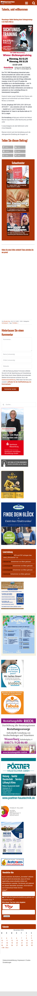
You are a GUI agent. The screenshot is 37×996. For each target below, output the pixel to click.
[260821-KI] (17, 190)
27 (17, 945)
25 (7, 945)
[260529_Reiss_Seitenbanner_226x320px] (12, 823)
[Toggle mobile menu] (26, 3)
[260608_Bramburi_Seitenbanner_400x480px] (18, 614)
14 (22, 940)
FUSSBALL (15, 323)
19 (12, 943)
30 (32, 945)
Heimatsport (5, 323)
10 (2, 940)
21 (22, 943)
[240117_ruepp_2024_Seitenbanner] (12, 472)
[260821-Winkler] (17, 166)
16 (32, 940)
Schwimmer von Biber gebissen (21, 561)
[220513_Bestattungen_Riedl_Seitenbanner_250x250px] (18, 719)
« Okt (2, 947)
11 (7, 940)
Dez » (7, 947)
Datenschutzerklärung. (9, 380)
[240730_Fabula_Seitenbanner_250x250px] (12, 692)
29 (27, 945)
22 (27, 943)
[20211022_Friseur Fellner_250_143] (12, 806)
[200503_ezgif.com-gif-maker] (12, 661)
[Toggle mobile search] (33, 3)
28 (22, 945)
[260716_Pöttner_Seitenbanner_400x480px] (18, 759)
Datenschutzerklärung (19, 897)
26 (12, 945)
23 (32, 943)
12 (12, 940)
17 (2, 943)
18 (7, 943)
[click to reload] (11, 906)
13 (17, 940)
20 (17, 943)
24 (2, 945)
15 (27, 940)
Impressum (21, 960)
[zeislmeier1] (12, 859)
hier (21, 888)
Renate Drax (7, 321)
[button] (7, 147)
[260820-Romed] (18, 214)
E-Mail (4, 890)
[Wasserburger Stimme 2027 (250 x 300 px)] (12, 583)
